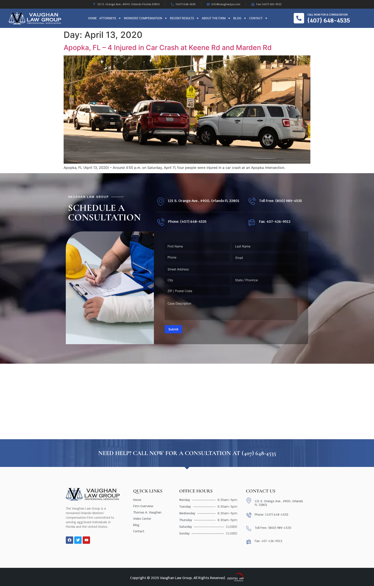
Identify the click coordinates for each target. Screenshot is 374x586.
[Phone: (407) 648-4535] (160, 222)
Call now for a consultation (327, 14)
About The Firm (214, 18)
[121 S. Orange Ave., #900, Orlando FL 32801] (160, 201)
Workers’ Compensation (143, 18)
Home (92, 18)
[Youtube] (86, 540)
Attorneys (107, 18)
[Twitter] (78, 540)
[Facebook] (69, 540)
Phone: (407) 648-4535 (187, 221)
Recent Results (182, 18)
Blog (237, 18)
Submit (173, 329)
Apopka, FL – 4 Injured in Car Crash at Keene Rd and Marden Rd (168, 47)
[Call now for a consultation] (299, 18)
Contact (256, 18)
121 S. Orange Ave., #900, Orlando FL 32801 (203, 201)
